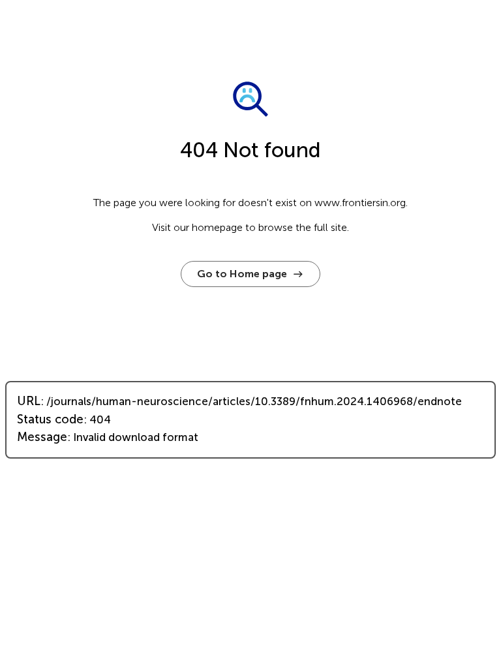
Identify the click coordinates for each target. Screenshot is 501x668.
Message (42, 437)
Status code (50, 419)
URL (28, 401)
